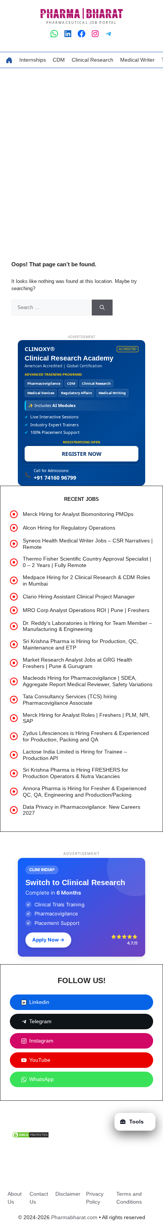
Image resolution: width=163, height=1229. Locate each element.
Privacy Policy (94, 1198)
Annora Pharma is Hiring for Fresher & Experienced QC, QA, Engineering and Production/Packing (84, 791)
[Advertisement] (81, 153)
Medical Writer (137, 60)
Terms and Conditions (129, 1198)
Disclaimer (67, 1194)
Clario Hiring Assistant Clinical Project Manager (79, 597)
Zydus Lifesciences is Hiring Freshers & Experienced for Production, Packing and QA (86, 736)
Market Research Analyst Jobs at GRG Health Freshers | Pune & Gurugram (77, 663)
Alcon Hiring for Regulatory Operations (69, 528)
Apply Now (48, 940)
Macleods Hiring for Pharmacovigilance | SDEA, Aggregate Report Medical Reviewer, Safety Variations (87, 681)
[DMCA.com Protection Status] (30, 1137)
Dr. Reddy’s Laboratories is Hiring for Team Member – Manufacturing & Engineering (87, 626)
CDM (59, 60)
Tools (136, 1122)
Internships (32, 60)
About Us (15, 1198)
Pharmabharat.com (74, 1217)
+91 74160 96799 (55, 477)
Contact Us (39, 1198)
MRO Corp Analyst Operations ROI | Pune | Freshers (86, 610)
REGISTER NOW (82, 453)
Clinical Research (92, 60)
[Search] (102, 307)
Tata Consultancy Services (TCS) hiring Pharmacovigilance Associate (70, 699)
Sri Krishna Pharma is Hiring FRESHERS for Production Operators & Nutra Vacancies (75, 773)
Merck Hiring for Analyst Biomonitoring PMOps (78, 514)
